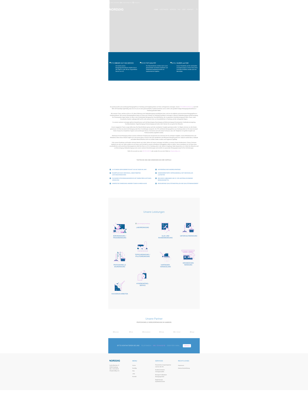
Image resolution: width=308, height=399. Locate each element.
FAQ (179, 9)
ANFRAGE (187, 346)
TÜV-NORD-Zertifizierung (186, 107)
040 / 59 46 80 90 (115, 2)
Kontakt (190, 9)
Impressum (181, 365)
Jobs (183, 9)
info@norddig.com (127, 2)
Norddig (173, 9)
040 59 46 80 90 (147, 151)
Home (156, 9)
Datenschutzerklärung (184, 368)
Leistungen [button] (164, 9)
